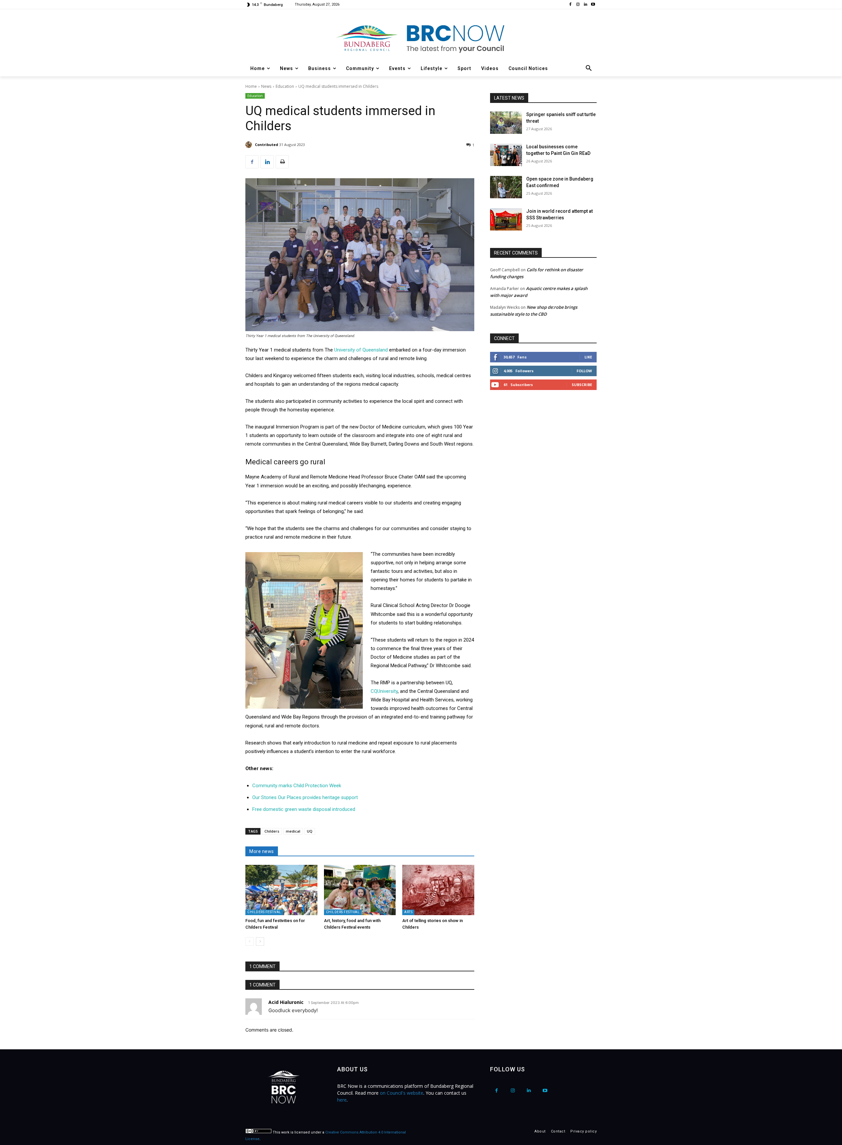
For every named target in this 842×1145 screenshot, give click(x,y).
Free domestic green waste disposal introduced (303, 809)
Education (285, 86)
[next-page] (260, 941)
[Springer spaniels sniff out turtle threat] (506, 122)
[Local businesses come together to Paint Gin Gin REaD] (506, 155)
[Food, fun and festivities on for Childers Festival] (281, 890)
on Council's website (401, 1093)
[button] (589, 68)
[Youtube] (593, 5)
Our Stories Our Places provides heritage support (305, 797)
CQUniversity (384, 691)
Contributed (266, 144)
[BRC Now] (421, 38)
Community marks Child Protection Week (296, 786)
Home (251, 86)
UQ (309, 831)
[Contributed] (249, 144)
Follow (584, 370)
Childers (271, 831)
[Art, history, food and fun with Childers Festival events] (360, 890)
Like (588, 356)
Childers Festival (264, 912)
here (342, 1100)
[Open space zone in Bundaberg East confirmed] (506, 187)
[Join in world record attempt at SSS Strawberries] (506, 219)
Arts (408, 912)
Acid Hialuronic (286, 1002)
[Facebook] (570, 5)
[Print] (282, 161)
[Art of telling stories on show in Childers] (438, 890)
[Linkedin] (585, 5)
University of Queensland (361, 350)
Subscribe (582, 384)
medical (293, 831)
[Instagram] (578, 5)
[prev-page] (249, 941)
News (266, 86)
